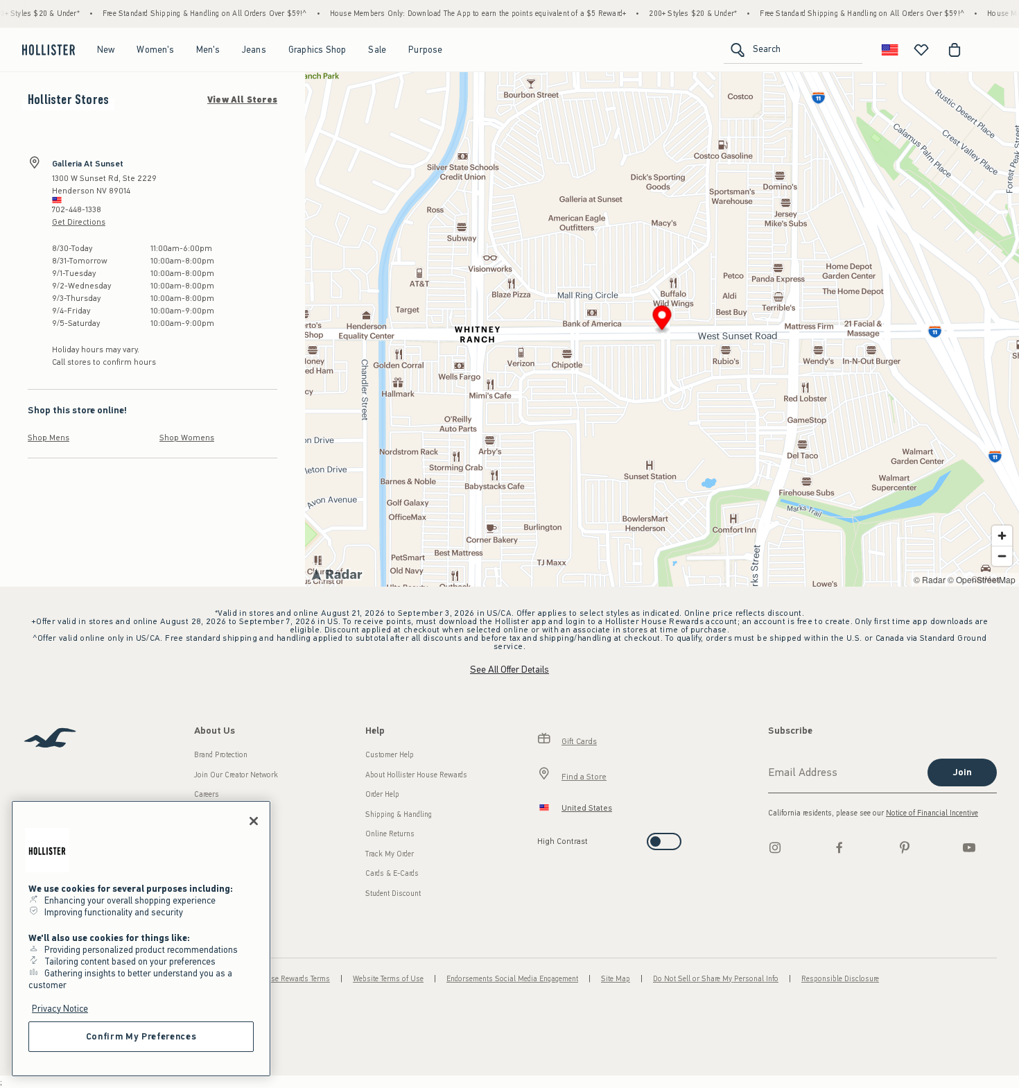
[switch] (541, 837)
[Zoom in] (1002, 536)
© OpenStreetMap (982, 579)
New (106, 49)
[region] (141, 938)
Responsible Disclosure (840, 979)
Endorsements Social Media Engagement (512, 979)
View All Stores (242, 99)
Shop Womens (186, 437)
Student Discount (393, 893)
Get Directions (78, 221)
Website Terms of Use (388, 979)
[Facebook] (839, 847)
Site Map (615, 979)
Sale (377, 49)
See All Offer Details (509, 669)
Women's (155, 49)
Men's (208, 49)
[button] (662, 320)
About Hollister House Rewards (416, 775)
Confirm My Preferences (141, 1036)
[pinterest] (905, 847)
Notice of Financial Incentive (932, 813)
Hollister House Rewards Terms (279, 979)
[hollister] (48, 50)
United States (586, 807)
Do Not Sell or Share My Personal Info (715, 979)
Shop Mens (48, 437)
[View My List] (921, 50)
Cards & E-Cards (392, 873)
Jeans (254, 49)
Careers (206, 794)
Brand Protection (220, 755)
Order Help (382, 794)
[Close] (253, 821)
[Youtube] (969, 847)
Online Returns (390, 834)
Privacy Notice (60, 1008)
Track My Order (389, 854)
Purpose (425, 49)
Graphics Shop (317, 49)
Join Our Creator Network (236, 775)
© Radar (930, 579)
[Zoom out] (1002, 556)
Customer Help (389, 755)
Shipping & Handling (398, 814)
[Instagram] (775, 847)
